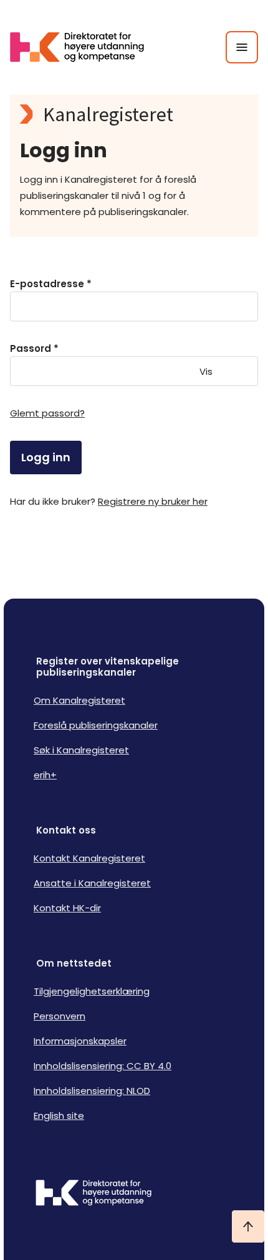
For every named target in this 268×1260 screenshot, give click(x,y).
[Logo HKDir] (134, 1194)
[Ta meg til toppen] (248, 1226)
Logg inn (45, 457)
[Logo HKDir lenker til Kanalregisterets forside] (85, 47)
